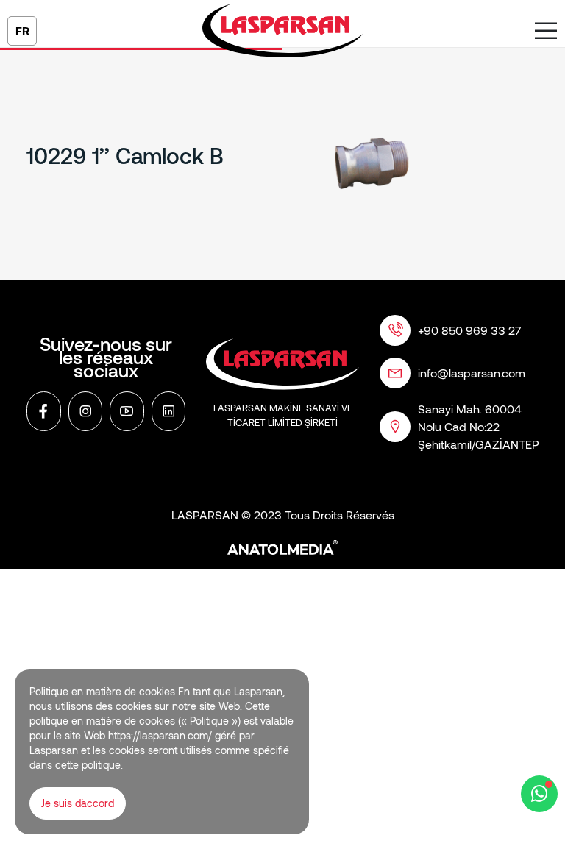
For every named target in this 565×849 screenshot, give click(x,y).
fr (22, 31)
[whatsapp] (539, 793)
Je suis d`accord (77, 803)
